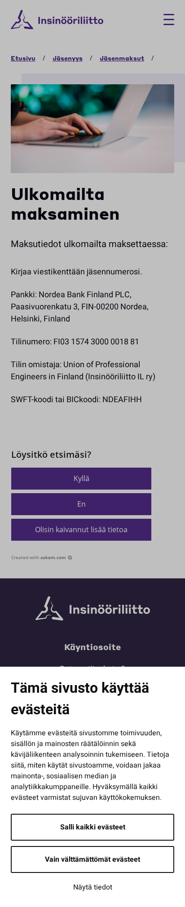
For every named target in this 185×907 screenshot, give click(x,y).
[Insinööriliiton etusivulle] (57, 20)
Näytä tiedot (92, 887)
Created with (38, 557)
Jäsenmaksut (122, 58)
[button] (81, 479)
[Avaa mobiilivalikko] (165, 19)
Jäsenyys (68, 58)
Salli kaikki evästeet (92, 827)
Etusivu (23, 58)
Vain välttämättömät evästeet (92, 859)
